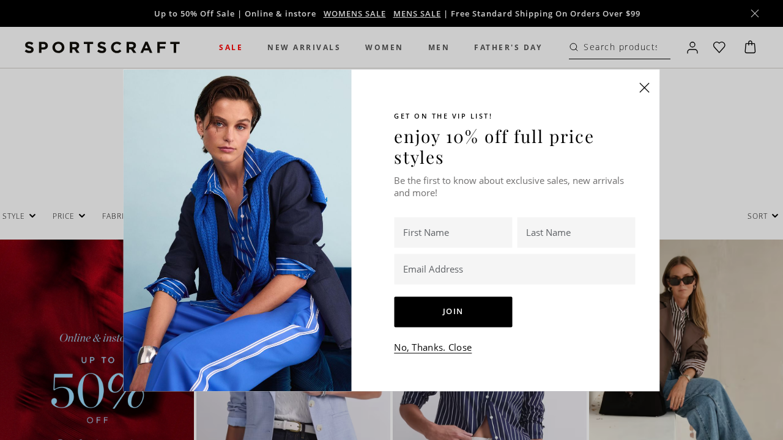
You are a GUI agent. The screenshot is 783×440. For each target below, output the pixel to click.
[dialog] (391, 220)
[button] (645, 87)
